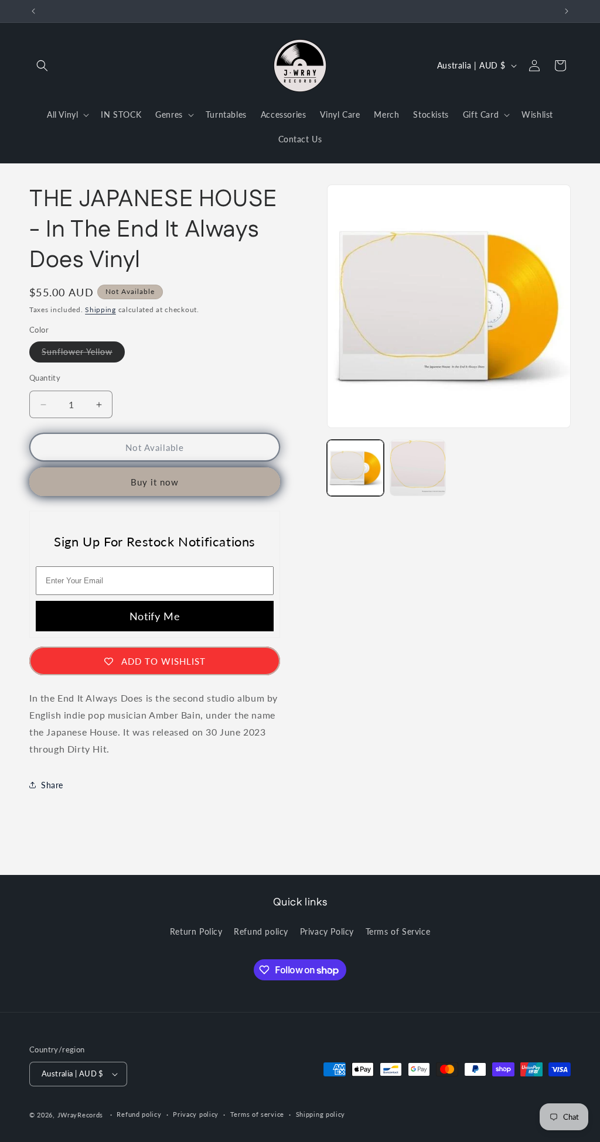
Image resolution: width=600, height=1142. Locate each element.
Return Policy (196, 931)
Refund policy (261, 931)
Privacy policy (196, 1114)
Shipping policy (321, 1114)
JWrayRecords (80, 1115)
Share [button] (52, 785)
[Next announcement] (566, 11)
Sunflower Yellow (83, 354)
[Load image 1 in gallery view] (355, 468)
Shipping (100, 309)
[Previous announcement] (33, 11)
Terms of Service (398, 931)
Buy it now (155, 482)
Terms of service (257, 1114)
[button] (42, 65)
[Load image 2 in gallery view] (418, 468)
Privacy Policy (327, 931)
